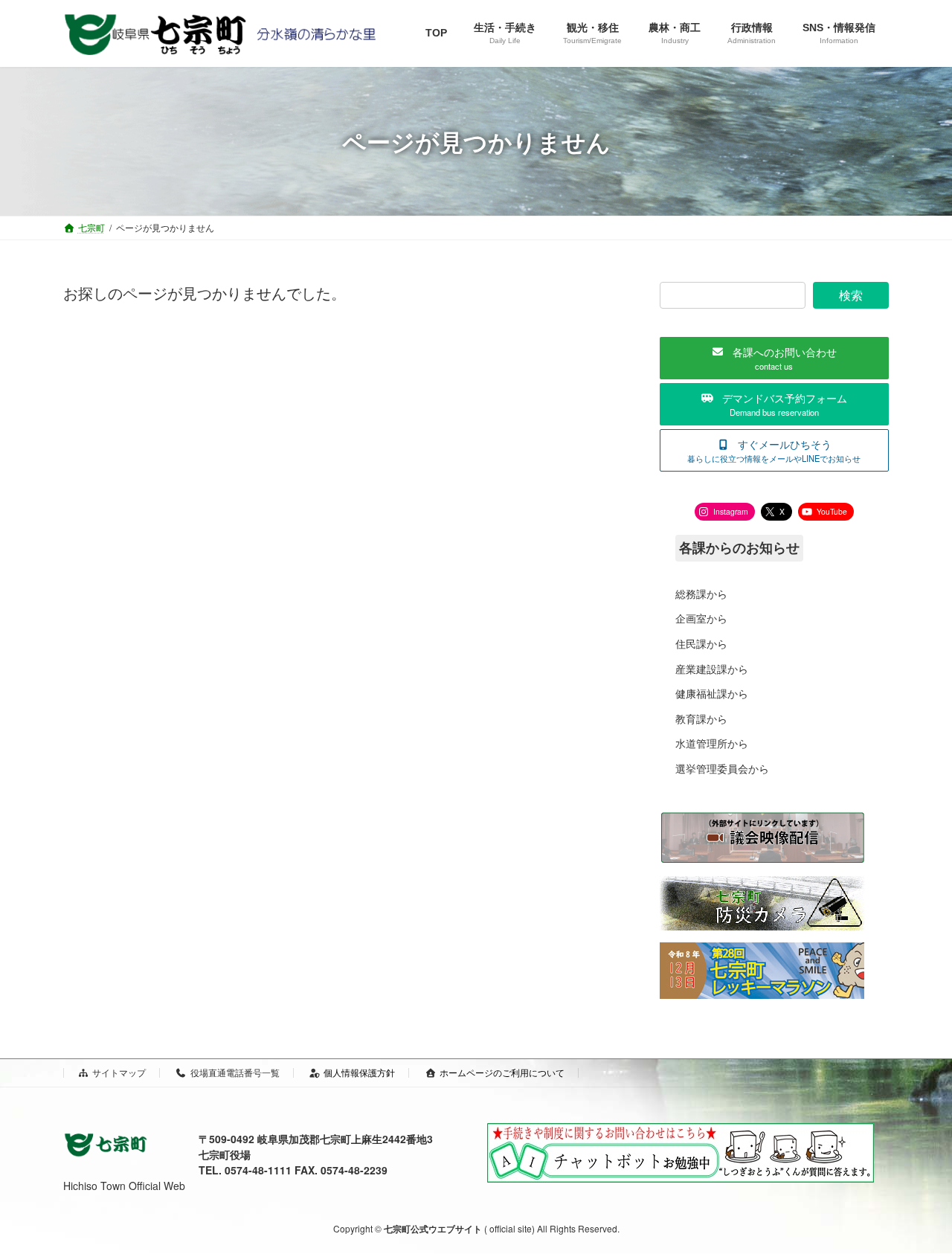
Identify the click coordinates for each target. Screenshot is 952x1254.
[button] (774, 358)
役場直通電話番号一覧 (235, 1072)
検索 (851, 294)
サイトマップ (119, 1072)
